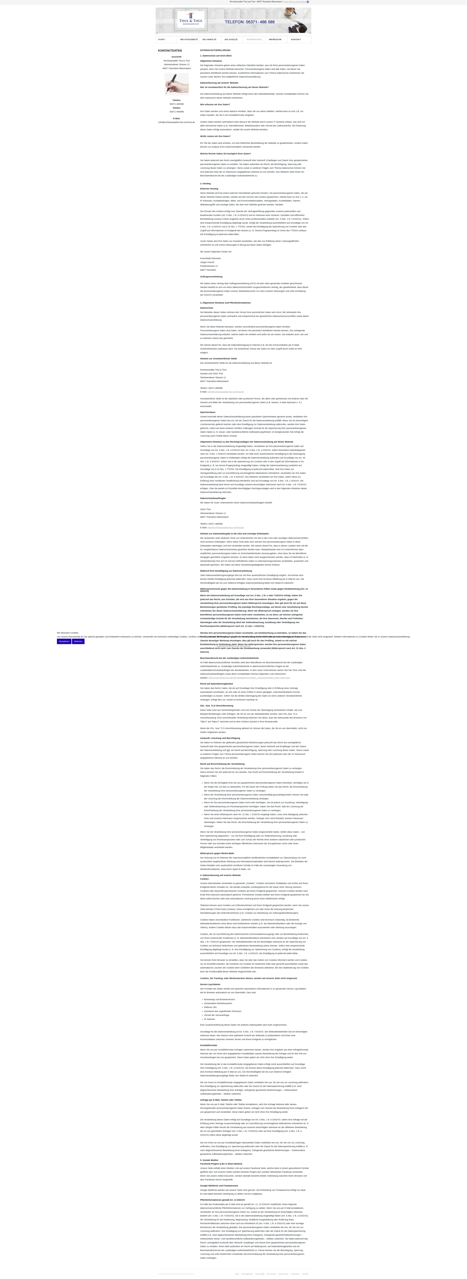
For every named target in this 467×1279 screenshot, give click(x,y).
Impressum (245, 646)
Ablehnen (78, 641)
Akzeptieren (64, 641)
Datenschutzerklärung (227, 646)
